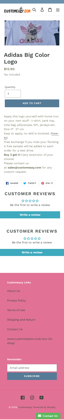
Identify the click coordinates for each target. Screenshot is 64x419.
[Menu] (58, 10)
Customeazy (25, 407)
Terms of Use (16, 310)
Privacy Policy (16, 300)
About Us (13, 291)
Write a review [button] (30, 214)
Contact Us (15, 329)
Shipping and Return (21, 319)
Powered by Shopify (44, 407)
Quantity (10, 87)
